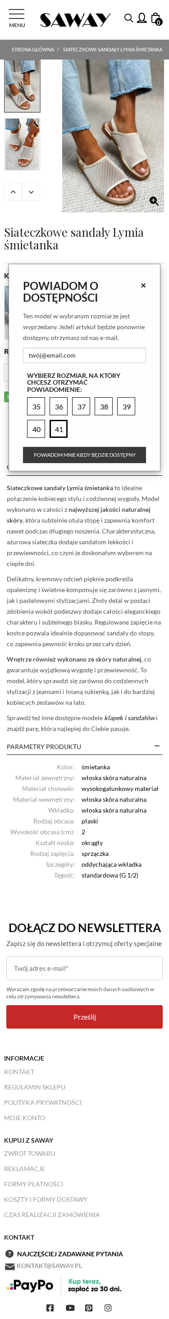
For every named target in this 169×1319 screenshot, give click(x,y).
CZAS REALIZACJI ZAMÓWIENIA (52, 1214)
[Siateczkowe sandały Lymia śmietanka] (113, 136)
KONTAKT (19, 1071)
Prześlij (84, 1016)
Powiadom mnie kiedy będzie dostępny (85, 455)
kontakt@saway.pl (49, 1265)
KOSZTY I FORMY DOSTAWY (45, 1199)
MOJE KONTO (24, 1117)
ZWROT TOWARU (29, 1153)
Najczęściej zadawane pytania (70, 1253)
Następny (31, 192)
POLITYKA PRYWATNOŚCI (43, 1102)
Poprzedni (13, 192)
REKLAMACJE (24, 1168)
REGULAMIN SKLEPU (34, 1087)
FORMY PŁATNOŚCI (33, 1184)
